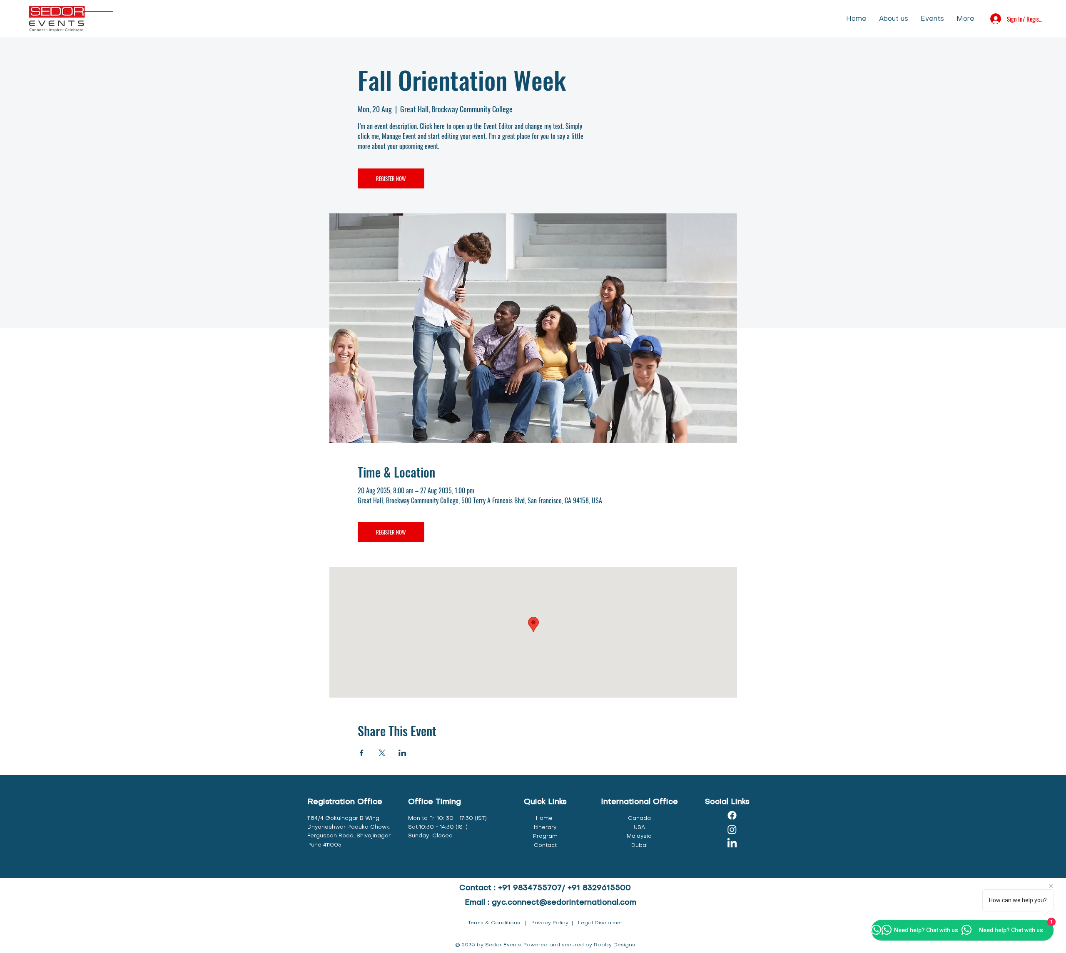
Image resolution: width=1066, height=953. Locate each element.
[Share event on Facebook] (362, 753)
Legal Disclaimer (600, 923)
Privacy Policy (549, 923)
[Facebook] (732, 815)
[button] (932, 18)
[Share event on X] (382, 753)
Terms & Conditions (494, 923)
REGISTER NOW (391, 178)
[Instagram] (732, 829)
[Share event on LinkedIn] (402, 753)
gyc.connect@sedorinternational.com (564, 902)
